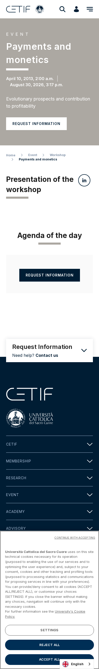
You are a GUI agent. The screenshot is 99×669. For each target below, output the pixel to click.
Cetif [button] (11, 444)
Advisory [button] (16, 528)
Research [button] (16, 478)
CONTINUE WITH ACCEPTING (74, 537)
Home (10, 155)
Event (32, 155)
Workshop (58, 155)
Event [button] (12, 495)
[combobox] (77, 664)
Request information (36, 123)
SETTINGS (49, 630)
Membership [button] (18, 461)
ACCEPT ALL (49, 659)
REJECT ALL (49, 645)
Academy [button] (15, 511)
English (77, 664)
